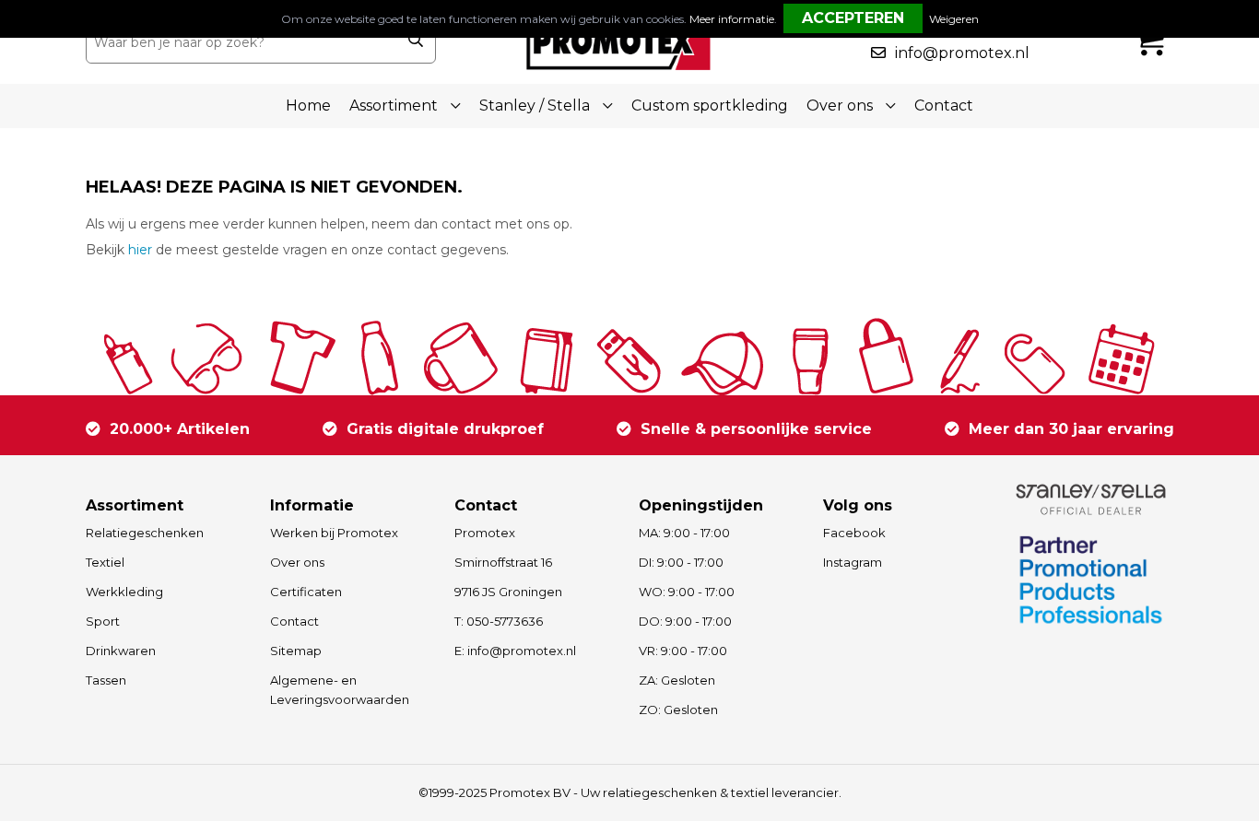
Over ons (297, 562)
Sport (103, 621)
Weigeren (954, 19)
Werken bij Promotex (334, 532)
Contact (943, 105)
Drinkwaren (121, 650)
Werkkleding (124, 591)
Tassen (106, 680)
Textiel (105, 562)
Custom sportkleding (709, 105)
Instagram (852, 562)
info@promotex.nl (962, 53)
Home (308, 105)
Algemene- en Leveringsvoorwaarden (339, 690)
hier (140, 249)
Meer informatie (731, 19)
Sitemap (296, 650)
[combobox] (241, 42)
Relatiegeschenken (145, 532)
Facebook (854, 532)
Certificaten (306, 591)
